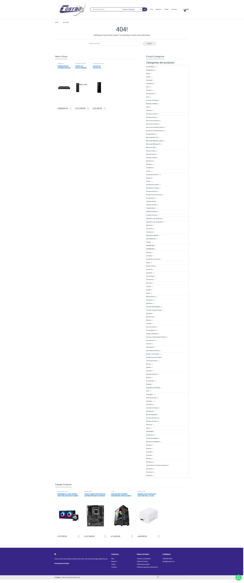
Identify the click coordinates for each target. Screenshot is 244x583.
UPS (147, 391)
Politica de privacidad (143, 564)
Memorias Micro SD (152, 137)
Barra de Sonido (151, 154)
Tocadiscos (149, 167)
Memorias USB (150, 147)
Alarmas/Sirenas (151, 398)
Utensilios (149, 475)
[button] (238, 577)
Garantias (149, 452)
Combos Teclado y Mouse (153, 310)
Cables (148, 77)
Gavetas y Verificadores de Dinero (156, 337)
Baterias (148, 377)
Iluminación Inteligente (153, 441)
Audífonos (149, 303)
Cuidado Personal (151, 215)
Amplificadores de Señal (153, 357)
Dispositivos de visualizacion (154, 222)
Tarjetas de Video (151, 205)
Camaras (149, 401)
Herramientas (150, 93)
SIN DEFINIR (149, 431)
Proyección (149, 228)
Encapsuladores (151, 134)
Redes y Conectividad (152, 354)
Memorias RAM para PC (153, 144)
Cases (148, 181)
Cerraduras (149, 404)
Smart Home (150, 435)
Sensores (149, 424)
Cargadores (149, 83)
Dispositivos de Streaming (154, 218)
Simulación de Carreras (153, 259)
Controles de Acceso (80, 63)
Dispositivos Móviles (152, 235)
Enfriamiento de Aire (152, 184)
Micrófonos (149, 161)
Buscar (149, 43)
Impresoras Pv (150, 340)
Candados (149, 80)
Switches (149, 371)
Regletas (149, 384)
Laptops (148, 286)
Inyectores (149, 283)
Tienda (166, 9)
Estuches (149, 90)
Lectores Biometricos (152, 418)
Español (148, 290)
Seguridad (149, 394)
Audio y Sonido (150, 151)
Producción (149, 472)
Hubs (147, 97)
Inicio (151, 9)
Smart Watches (150, 239)
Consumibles (150, 276)
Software (149, 445)
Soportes (149, 110)
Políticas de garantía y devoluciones (147, 567)
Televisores (149, 232)
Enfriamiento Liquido (152, 188)
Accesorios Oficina (151, 114)
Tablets (148, 242)
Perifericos (149, 300)
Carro (148, 87)
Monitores (149, 225)
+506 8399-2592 (167, 558)
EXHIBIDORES (150, 245)
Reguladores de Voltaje (153, 387)
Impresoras (149, 279)
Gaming (148, 252)
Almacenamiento (151, 117)
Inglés (148, 293)
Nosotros (158, 9)
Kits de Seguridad (151, 414)
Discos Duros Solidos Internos (155, 130)
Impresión (149, 273)
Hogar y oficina (150, 266)
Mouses (148, 320)
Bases (148, 73)
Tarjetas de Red (151, 201)
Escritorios (149, 269)
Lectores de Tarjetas (152, 100)
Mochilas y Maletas (151, 103)
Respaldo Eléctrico (151, 374)
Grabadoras (61, 63)
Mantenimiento (150, 296)
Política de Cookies (142, 561)
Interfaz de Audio (151, 157)
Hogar (148, 262)
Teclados (149, 323)
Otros (148, 107)
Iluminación (149, 469)
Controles (149, 256)
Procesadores (150, 198)
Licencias (149, 455)
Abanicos (149, 178)
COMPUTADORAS (151, 211)
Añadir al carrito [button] (70, 108)
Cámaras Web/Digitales (153, 306)
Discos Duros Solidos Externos (155, 127)
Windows (149, 458)
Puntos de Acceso (151, 360)
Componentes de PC (152, 174)
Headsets (149, 313)
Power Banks (150, 381)
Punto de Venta (150, 327)
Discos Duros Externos (152, 120)
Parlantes (149, 164)
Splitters (148, 367)
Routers (148, 364)
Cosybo (58, 577)
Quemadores (150, 347)
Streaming (149, 462)
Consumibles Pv (151, 330)
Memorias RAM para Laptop (154, 141)
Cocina (148, 171)
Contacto (174, 9)
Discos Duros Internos (152, 124)
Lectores (148, 343)
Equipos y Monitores (152, 333)
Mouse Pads (150, 317)
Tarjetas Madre (150, 208)
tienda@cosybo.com (168, 561)
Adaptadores (150, 70)
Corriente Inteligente (152, 438)
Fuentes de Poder (151, 191)
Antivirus (149, 448)
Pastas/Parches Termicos (154, 195)
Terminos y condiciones (144, 558)
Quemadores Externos (153, 350)
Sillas (147, 428)
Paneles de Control (151, 421)
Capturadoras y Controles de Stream (157, 465)
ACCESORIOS (150, 67)
